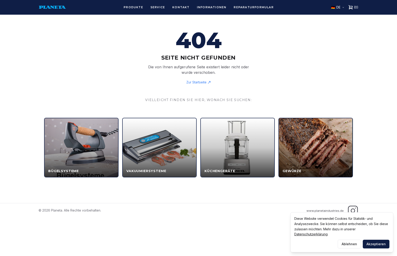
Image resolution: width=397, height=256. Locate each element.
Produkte (133, 7)
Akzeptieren (376, 244)
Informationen (212, 7)
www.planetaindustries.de (325, 210)
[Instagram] (352, 210)
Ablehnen (349, 244)
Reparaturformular (253, 7)
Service (157, 7)
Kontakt (180, 7)
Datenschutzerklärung (311, 234)
